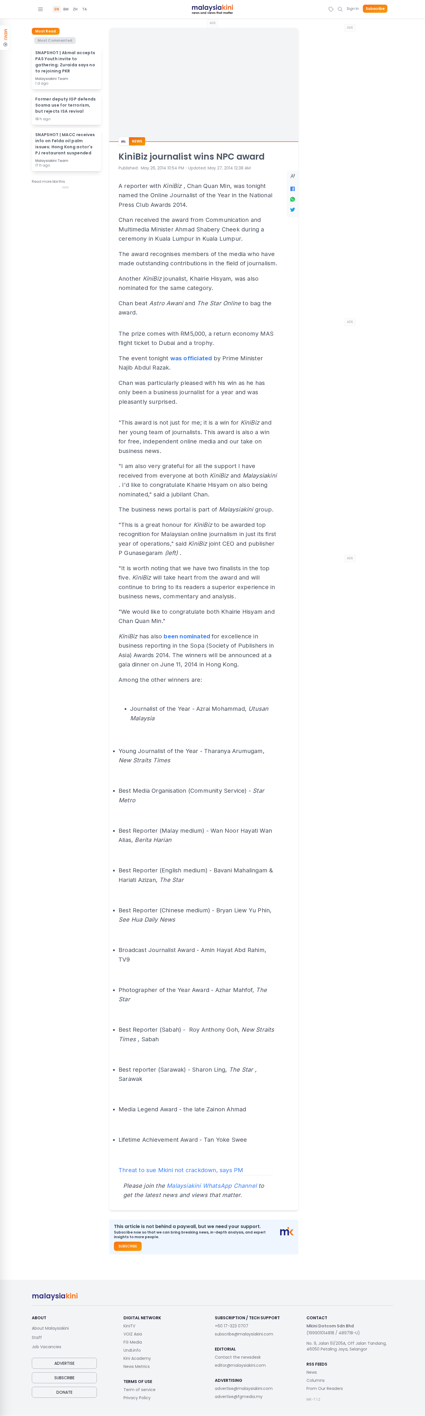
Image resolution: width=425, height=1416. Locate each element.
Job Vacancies (46, 1347)
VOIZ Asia (132, 1334)
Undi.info (132, 1350)
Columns (315, 1380)
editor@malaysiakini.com (240, 1365)
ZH (75, 9)
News (311, 1372)
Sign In (353, 8)
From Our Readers (324, 1388)
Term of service (139, 1390)
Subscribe (375, 8)
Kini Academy (137, 1358)
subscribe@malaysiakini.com (244, 1334)
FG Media (132, 1342)
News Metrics (136, 1366)
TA (84, 9)
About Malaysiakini (50, 1328)
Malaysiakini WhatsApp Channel (212, 1185)
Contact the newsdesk (238, 1357)
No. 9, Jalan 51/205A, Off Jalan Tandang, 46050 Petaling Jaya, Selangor (346, 1346)
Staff (37, 1337)
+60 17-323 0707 (231, 1326)
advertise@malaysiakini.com (244, 1388)
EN (56, 9)
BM (66, 9)
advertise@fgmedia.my (239, 1396)
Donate (64, 1392)
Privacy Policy (137, 1398)
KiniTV (129, 1326)
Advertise (64, 1363)
